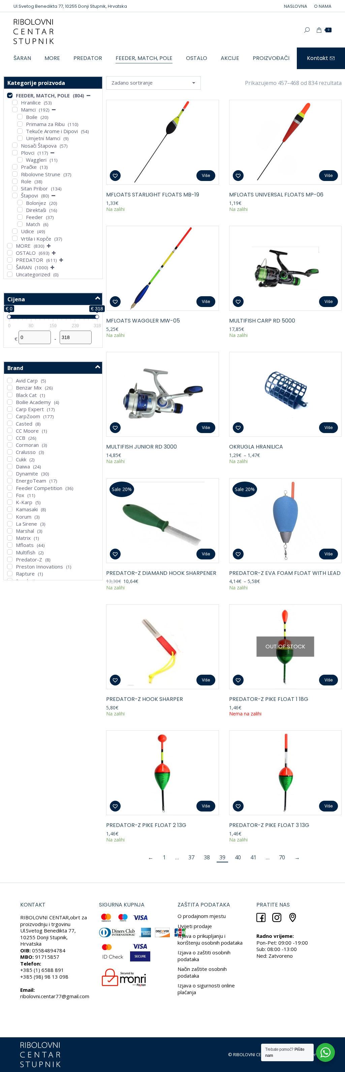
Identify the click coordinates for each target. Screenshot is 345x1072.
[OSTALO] (9, 252)
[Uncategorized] (9, 274)
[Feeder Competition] (9, 487)
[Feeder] (20, 217)
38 (207, 857)
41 (253, 857)
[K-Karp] (9, 502)
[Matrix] (9, 538)
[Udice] (15, 231)
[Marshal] (9, 530)
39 (222, 857)
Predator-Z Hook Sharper (144, 699)
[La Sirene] (9, 523)
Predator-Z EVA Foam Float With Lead (285, 573)
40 (238, 857)
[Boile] (20, 116)
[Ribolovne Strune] (15, 174)
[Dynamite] (9, 473)
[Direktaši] (20, 209)
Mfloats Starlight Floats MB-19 (152, 194)
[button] (115, 175)
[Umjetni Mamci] (20, 138)
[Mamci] (15, 109)
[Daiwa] (9, 466)
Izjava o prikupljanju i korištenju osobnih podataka (210, 939)
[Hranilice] (15, 102)
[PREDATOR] (9, 260)
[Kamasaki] (9, 509)
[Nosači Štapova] (15, 145)
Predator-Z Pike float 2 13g (146, 825)
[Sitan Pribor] (15, 188)
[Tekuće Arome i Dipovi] (20, 131)
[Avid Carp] (9, 380)
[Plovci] (15, 152)
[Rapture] (9, 573)
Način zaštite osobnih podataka (202, 972)
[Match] (20, 224)
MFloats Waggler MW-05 (143, 321)
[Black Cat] (9, 394)
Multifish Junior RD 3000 (141, 447)
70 (282, 857)
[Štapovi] (15, 195)
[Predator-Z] (9, 559)
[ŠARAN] (9, 267)
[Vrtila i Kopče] (15, 238)
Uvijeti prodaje (195, 926)
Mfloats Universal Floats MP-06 (276, 194)
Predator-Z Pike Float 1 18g (268, 699)
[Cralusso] (9, 452)
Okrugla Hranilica (256, 447)
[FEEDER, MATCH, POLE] (9, 95)
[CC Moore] (9, 430)
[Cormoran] (9, 445)
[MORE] (9, 245)
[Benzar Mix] (9, 387)
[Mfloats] (9, 545)
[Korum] (9, 516)
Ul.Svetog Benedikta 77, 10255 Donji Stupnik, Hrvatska (70, 6)
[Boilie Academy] (9, 402)
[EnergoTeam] (9, 480)
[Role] (15, 181)
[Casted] (9, 423)
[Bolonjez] (20, 202)
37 (191, 857)
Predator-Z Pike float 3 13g (269, 825)
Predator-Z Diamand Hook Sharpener (161, 573)
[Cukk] (9, 459)
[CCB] (9, 437)
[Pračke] (15, 167)
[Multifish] (9, 552)
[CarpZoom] (9, 416)
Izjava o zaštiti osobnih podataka (204, 955)
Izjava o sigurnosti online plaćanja (206, 989)
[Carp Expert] (9, 409)
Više (206, 175)
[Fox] (9, 495)
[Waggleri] (20, 159)
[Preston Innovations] (9, 566)
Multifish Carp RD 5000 (262, 321)
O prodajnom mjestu (202, 916)
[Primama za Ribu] (20, 124)
